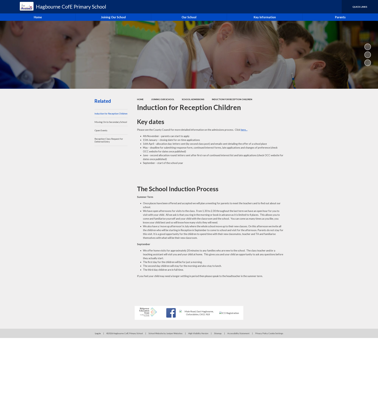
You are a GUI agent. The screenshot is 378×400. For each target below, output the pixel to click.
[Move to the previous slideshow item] (367, 55)
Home (140, 99)
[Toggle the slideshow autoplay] (367, 47)
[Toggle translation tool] (326, 6)
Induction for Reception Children (232, 99)
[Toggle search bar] (336, 6)
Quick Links (359, 6)
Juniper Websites (174, 333)
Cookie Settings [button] (275, 333)
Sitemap (218, 333)
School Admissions (193, 99)
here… (244, 129)
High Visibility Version (198, 333)
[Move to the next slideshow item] (367, 63)
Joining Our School (162, 99)
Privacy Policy (261, 333)
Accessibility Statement (238, 333)
